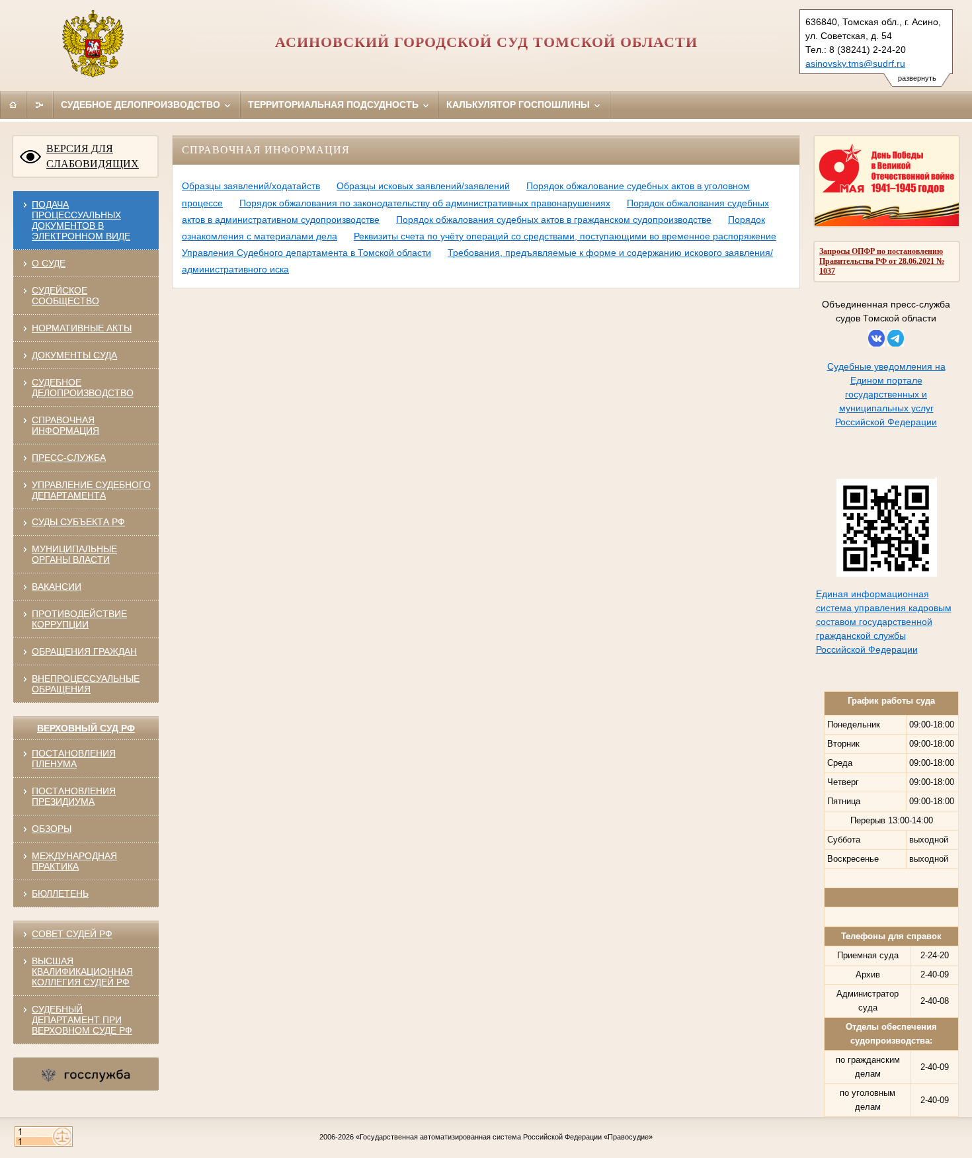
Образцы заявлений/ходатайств (251, 186)
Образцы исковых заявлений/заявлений (423, 186)
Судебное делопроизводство (142, 104)
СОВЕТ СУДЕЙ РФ (72, 934)
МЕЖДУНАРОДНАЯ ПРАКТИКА (74, 861)
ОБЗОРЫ (51, 828)
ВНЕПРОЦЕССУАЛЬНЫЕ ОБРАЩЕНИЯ (86, 683)
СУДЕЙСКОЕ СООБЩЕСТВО (65, 295)
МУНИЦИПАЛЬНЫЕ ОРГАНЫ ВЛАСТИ (74, 554)
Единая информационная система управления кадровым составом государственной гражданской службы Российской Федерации (884, 622)
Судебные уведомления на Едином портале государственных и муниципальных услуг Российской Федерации (886, 394)
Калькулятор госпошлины (519, 104)
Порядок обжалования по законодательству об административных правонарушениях (424, 203)
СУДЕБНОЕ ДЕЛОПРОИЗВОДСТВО (83, 387)
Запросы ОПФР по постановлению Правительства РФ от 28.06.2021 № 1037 (881, 261)
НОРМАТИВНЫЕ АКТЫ (82, 328)
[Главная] (13, 104)
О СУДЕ (48, 263)
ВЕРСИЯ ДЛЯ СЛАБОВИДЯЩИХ (92, 156)
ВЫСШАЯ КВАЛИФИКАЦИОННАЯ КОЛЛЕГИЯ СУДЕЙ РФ (82, 971)
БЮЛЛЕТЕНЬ (60, 893)
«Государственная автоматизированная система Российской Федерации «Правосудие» (504, 1137)
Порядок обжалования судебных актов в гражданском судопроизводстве (553, 219)
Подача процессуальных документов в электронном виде (81, 220)
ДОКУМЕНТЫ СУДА (74, 355)
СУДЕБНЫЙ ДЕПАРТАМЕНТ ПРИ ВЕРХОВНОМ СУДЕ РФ (82, 1020)
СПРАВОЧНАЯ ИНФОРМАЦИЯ (65, 425)
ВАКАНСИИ (56, 586)
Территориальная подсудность (334, 104)
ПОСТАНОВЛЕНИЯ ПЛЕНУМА (74, 758)
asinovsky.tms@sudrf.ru (855, 63)
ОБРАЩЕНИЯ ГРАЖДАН (84, 651)
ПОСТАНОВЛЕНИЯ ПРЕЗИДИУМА (74, 796)
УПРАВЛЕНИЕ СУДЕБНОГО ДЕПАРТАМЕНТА (91, 490)
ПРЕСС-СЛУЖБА (69, 457)
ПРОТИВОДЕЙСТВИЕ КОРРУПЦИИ (79, 619)
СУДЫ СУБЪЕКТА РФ (78, 522)
